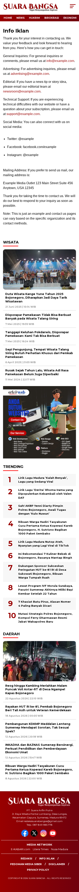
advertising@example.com (30, 73)
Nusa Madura (59, 849)
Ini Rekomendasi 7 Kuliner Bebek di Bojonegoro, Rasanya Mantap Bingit (45, 555)
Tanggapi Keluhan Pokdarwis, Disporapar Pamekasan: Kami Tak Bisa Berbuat (37, 334)
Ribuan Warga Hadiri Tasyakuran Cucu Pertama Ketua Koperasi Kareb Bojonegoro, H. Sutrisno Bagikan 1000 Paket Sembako (45, 527)
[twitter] (35, 835)
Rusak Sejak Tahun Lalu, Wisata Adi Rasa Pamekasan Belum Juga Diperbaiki (36, 372)
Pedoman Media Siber (26, 864)
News (20, 17)
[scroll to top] (73, 869)
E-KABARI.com (20, 849)
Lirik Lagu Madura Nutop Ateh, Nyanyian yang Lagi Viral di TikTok (43, 543)
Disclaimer (57, 864)
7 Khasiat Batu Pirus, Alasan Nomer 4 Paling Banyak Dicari (44, 603)
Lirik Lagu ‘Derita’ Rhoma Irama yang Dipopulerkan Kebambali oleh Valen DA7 (45, 493)
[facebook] (25, 835)
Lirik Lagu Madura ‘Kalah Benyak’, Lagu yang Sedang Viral (43, 479)
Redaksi (26, 858)
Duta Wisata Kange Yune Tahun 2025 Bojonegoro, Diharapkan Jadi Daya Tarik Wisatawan (36, 297)
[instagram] (44, 835)
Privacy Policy (38, 869)
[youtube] (53, 835)
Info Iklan (46, 858)
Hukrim (34, 17)
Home (8, 17)
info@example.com (60, 61)
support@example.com (23, 114)
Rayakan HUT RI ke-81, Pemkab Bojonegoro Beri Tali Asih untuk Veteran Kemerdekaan (38, 708)
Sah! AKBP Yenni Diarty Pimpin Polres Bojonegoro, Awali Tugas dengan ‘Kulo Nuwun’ (42, 509)
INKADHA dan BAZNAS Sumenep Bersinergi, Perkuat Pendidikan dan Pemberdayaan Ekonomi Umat (39, 748)
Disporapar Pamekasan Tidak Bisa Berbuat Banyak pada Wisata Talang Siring (38, 316)
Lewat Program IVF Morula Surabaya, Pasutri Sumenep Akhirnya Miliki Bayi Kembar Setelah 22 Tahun (45, 589)
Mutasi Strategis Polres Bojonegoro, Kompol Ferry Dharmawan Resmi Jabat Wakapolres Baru (45, 617)
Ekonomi (70, 17)
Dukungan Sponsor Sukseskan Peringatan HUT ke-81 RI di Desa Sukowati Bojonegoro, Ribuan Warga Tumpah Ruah (42, 571)
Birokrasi (51, 17)
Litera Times (40, 849)
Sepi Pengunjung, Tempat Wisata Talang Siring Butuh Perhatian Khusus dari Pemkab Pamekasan (39, 353)
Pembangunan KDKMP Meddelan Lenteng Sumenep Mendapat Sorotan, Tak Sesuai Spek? (37, 727)
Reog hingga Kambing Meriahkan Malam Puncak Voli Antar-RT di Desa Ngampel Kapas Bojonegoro (36, 689)
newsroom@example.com (22, 91)
